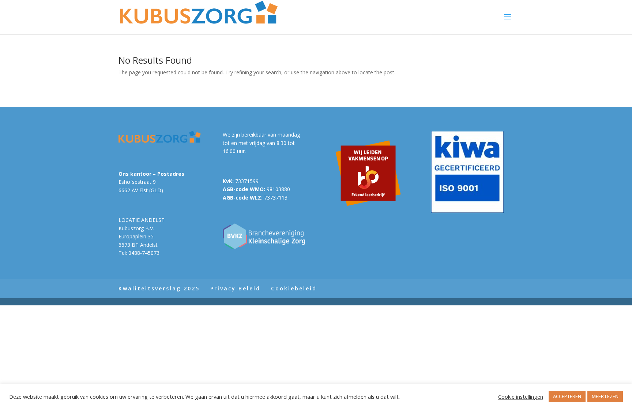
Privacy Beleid (235, 288)
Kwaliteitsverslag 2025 (159, 288)
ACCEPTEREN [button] (567, 396)
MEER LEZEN (605, 396)
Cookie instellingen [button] (520, 396)
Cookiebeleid (294, 288)
